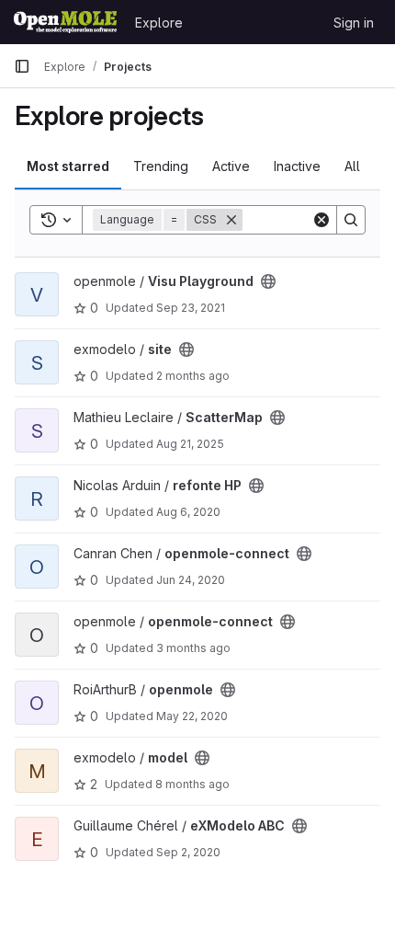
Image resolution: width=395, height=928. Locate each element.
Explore (159, 22)
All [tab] (352, 166)
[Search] (351, 220)
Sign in (353, 22)
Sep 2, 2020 (188, 852)
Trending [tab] (160, 166)
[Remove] (231, 220)
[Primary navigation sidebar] (22, 66)
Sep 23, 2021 (190, 308)
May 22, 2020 (192, 716)
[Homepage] (65, 22)
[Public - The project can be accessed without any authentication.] (268, 281)
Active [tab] (231, 166)
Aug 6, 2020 (188, 512)
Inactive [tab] (297, 166)
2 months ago (193, 376)
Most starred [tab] (68, 166)
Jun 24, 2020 (190, 580)
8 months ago (192, 784)
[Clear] (321, 220)
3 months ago (193, 648)
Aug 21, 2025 (190, 444)
